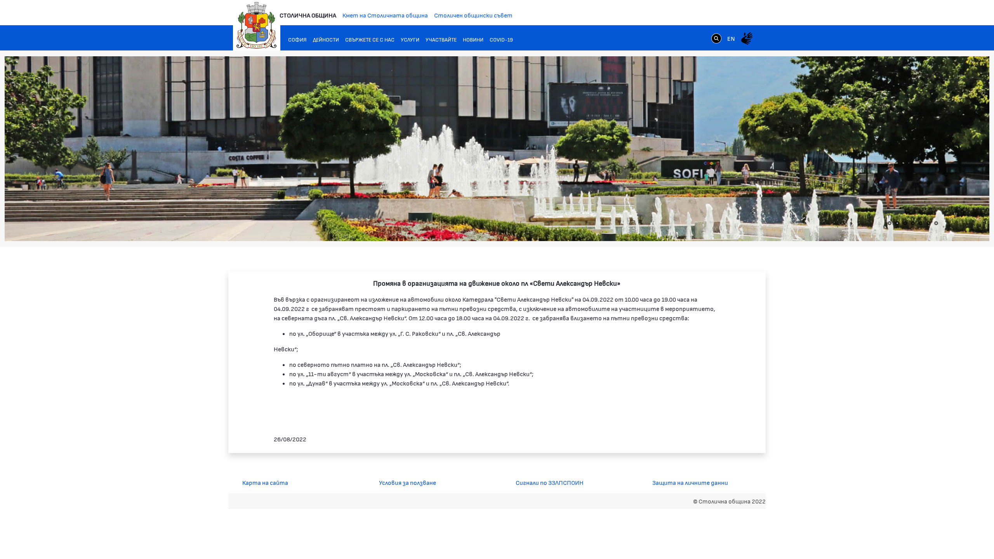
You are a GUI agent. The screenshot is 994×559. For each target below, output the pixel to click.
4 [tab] (913, 223)
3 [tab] (905, 223)
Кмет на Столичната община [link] (385, 15)
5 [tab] (921, 223)
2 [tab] (897, 223)
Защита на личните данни (690, 482)
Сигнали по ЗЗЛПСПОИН (550, 482)
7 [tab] (936, 223)
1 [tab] (889, 223)
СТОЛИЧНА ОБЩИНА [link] (308, 15)
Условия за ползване (407, 482)
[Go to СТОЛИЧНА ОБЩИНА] (256, 25)
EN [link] (731, 38)
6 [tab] (928, 223)
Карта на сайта (265, 482)
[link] (716, 38)
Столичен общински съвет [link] (473, 15)
